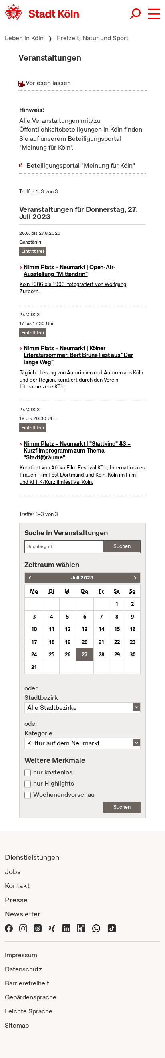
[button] (154, 14)
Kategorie (38, 728)
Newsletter (22, 913)
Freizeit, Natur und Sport (93, 38)
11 (51, 629)
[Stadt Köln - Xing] (52, 928)
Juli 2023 (82, 577)
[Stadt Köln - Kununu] (81, 928)
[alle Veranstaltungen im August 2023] (135, 578)
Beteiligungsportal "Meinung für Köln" (80, 165)
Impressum (21, 955)
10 (34, 629)
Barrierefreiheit (27, 983)
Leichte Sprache (28, 1011)
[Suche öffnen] (136, 14)
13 (84, 629)
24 (34, 654)
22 (117, 642)
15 (117, 629)
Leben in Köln (24, 38)
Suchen (122, 546)
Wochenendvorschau (64, 795)
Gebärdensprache (30, 997)
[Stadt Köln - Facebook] (9, 928)
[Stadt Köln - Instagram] (23, 928)
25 (51, 654)
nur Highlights (53, 783)
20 (84, 642)
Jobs (13, 871)
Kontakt (17, 885)
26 (67, 654)
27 (84, 654)
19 (67, 642)
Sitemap (17, 1025)
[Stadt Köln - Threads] (38, 928)
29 (117, 654)
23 (132, 642)
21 (101, 642)
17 (34, 642)
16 (132, 629)
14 (101, 629)
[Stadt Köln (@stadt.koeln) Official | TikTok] (111, 928)
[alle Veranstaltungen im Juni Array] (30, 578)
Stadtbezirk (41, 693)
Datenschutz (23, 969)
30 (132, 654)
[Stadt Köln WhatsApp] (96, 928)
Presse (16, 899)
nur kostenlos (52, 772)
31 (34, 667)
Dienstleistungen (32, 857)
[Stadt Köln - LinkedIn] (66, 928)
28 (101, 654)
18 (51, 642)
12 (67, 629)
